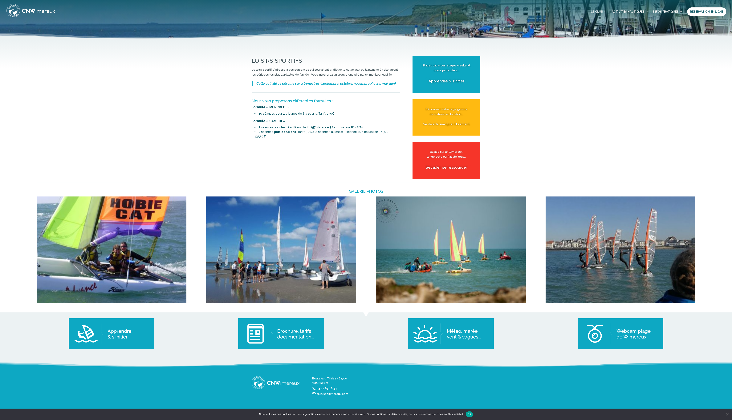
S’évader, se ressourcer (446, 167)
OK (469, 414)
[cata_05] (111, 302)
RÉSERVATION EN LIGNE (706, 11)
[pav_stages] (620, 302)
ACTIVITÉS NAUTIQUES (628, 11)
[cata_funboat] (451, 302)
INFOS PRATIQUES (665, 11)
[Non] (727, 414)
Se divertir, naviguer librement (446, 124)
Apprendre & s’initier (446, 81)
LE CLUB (597, 11)
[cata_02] (281, 302)
